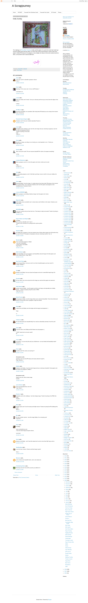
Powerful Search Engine (21, 119)
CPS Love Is (68, 551)
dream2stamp (67, 249)
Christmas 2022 (67, 221)
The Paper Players (67, 154)
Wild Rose (66, 439)
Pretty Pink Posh (67, 354)
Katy (17, 306)
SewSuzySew (19, 447)
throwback (66, 418)
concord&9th (67, 230)
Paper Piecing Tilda (69, 542)
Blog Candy (66, 195)
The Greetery (67, 414)
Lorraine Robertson (20, 160)
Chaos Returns (68, 516)
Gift (65, 270)
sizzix (65, 379)
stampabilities (67, 387)
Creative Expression (68, 235)
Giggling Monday (69, 532)
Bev (17, 415)
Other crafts (66, 336)
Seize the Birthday (67, 127)
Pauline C (18, 394)
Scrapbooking (67, 372)
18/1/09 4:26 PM (19, 315)
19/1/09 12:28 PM (20, 380)
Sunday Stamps (66, 152)
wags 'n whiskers (68, 431)
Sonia (17, 140)
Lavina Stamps (67, 305)
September (68, 487)
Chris (17, 181)
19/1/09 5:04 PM (19, 411)
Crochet (66, 237)
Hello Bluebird (67, 279)
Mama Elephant (67, 316)
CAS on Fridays (66, 135)
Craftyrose (18, 319)
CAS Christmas (66, 163)
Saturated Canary (68, 369)
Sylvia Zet (66, 404)
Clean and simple (68, 224)
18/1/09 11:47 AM (20, 156)
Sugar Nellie (66, 401)
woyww (65, 445)
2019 (65, 461)
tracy (17, 77)
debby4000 (66, 35)
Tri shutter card (67, 422)
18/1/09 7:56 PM (19, 352)
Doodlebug (66, 246)
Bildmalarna (66, 194)
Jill (16, 270)
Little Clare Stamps (68, 313)
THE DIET (20, 12)
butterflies (66, 205)
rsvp (65, 364)
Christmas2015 (67, 222)
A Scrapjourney (21, 5)
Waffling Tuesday (69, 557)
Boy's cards (66, 200)
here (69, 50)
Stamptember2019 (68, 397)
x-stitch (65, 449)
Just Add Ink (65, 134)
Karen (17, 87)
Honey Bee (66, 286)
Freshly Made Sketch (67, 101)
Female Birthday (67, 263)
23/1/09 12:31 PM (20, 461)
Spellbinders (67, 384)
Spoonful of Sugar (68, 386)
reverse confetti (67, 362)
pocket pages (67, 349)
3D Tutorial (53, 12)
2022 (65, 455)
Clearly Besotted (67, 227)
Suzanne (18, 230)
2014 (65, 470)
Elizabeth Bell (67, 254)
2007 (65, 571)
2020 (65, 459)
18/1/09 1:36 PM (19, 214)
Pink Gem (66, 348)
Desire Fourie (19, 297)
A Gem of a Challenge (67, 146)
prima (65, 356)
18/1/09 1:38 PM (19, 235)
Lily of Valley (67, 312)
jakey (17, 327)
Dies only (66, 244)
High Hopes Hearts (69, 511)
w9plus (65, 427)
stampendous (67, 391)
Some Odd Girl (67, 383)
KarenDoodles (67, 300)
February (68, 500)
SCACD (65, 370)
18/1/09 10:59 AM (20, 122)
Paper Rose (66, 338)
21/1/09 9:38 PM (19, 453)
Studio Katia (66, 399)
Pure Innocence (67, 357)
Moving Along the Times (68, 120)
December (68, 481)
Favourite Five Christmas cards (67, 261)
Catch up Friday (68, 508)
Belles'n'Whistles (67, 192)
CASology (65, 93)
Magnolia (66, 315)
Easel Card (66, 250)
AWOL (66, 544)
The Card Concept (67, 123)
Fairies (65, 257)
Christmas (66, 209)
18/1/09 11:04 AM (20, 136)
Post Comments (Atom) (24, 477)
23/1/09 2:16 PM (19, 469)
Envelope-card (67, 255)
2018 (65, 463)
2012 (65, 474)
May (67, 495)
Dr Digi (65, 247)
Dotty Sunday (68, 534)
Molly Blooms (67, 326)
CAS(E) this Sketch (67, 121)
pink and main (67, 346)
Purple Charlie (68, 553)
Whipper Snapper (68, 437)
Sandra (17, 149)
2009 (65, 480)
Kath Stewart (19, 286)
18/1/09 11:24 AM (20, 145)
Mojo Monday (66, 84)
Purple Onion (67, 359)
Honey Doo (66, 288)
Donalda (18, 278)
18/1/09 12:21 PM (20, 167)
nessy (17, 339)
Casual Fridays (67, 206)
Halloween (66, 276)
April (67, 496)
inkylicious (66, 295)
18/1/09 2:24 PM (19, 257)
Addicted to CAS (66, 147)
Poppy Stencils (67, 352)
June (67, 493)
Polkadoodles (67, 351)
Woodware (66, 444)
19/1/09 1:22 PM (19, 389)
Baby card (66, 185)
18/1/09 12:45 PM (20, 187)
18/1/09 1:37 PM (19, 226)
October (67, 485)
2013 (65, 472)
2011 (65, 476)
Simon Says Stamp (68, 374)
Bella (65, 190)
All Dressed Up (67, 172)
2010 (65, 478)
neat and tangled (68, 330)
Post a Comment (18, 472)
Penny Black (19, 70)
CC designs (66, 208)
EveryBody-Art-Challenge (68, 89)
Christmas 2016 (67, 211)
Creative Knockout (67, 128)
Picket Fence (67, 344)
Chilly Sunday (68, 547)
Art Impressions (67, 182)
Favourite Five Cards (44, 12)
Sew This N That (20, 261)
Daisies (66, 555)
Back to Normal (68, 509)
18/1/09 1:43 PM (19, 247)
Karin (17, 424)
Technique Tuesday (68, 410)
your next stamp (67, 450)
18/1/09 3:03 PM (19, 274)
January (67, 502)
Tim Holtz (66, 421)
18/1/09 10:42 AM (20, 105)
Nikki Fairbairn (19, 252)
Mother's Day (67, 328)
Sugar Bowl (67, 560)
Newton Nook (67, 334)
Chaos (66, 545)
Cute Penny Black (69, 529)
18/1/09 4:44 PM (19, 323)
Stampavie (66, 389)
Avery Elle (66, 184)
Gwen (17, 349)
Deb (17, 172)
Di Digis (65, 242)
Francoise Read (67, 265)
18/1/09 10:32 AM (20, 93)
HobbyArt (66, 284)
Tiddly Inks (66, 419)
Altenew (66, 177)
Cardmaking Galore (20, 465)
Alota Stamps (67, 176)
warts (65, 432)
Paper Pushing (68, 530)
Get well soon (67, 268)
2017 (65, 465)
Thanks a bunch (68, 559)
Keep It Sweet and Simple (22, 218)
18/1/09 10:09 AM (20, 82)
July (67, 491)
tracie (17, 127)
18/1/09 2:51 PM (19, 266)
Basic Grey (66, 189)
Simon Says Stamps (68, 376)
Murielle (18, 240)
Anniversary (66, 180)
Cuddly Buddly (67, 239)
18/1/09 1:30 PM (19, 205)
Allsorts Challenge (67, 144)
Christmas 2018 (67, 214)
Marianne (18, 458)
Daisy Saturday (68, 504)
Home (14, 12)
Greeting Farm (67, 275)
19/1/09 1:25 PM (19, 400)
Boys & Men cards (68, 202)
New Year (66, 333)
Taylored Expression (68, 407)
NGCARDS (18, 209)
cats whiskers (19, 384)
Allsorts (65, 174)
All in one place (66, 42)
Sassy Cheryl (67, 367)
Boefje (65, 197)
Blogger (49, 599)
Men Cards (66, 321)
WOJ (65, 442)
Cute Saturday (68, 549)
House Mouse (67, 289)
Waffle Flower (67, 429)
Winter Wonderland (67, 82)
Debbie (17, 366)
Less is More (65, 143)
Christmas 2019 (67, 216)
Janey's (65, 297)
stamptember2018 (68, 396)
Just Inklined (67, 299)
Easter (65, 252)
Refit (65, 361)
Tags (65, 405)
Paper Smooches (68, 341)
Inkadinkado (66, 294)
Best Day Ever (68, 520)
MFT (65, 323)
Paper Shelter (67, 339)
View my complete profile (68, 38)
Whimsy (66, 435)
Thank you (66, 413)
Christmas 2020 (67, 218)
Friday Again (68, 538)
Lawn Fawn (66, 307)
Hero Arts (66, 281)
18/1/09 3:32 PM (19, 292)
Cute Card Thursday (67, 119)
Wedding (66, 434)
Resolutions (67, 564)
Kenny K (66, 302)
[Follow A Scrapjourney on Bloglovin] (68, 24)
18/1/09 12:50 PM (20, 195)
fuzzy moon (66, 266)
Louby (17, 97)
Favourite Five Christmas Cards (31, 12)
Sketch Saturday (66, 142)
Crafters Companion (68, 232)
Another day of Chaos (68, 514)
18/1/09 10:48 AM (20, 114)
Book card (66, 198)
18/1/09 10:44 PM (20, 361)
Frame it (67, 518)
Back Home (67, 562)
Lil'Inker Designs (67, 310)
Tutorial (65, 424)
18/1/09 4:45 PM (19, 335)
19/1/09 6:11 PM (19, 420)
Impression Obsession (69, 291)
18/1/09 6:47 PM (19, 344)
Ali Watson (18, 109)
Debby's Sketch (67, 241)
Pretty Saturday (68, 536)
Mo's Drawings (67, 325)
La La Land (66, 303)
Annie (17, 439)
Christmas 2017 (67, 213)
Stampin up (66, 392)
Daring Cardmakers (67, 132)
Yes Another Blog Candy (69, 523)
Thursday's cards (69, 540)
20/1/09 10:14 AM (20, 435)
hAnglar (66, 278)
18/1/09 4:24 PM (19, 302)
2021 (65, 457)
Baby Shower (67, 187)
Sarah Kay (66, 365)
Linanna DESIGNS (20, 192)
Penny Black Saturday (26, 50)
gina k (65, 271)
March (67, 498)
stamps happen (67, 394)
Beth (17, 404)
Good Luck (66, 273)
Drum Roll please (69, 506)
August (67, 489)
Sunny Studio (67, 402)
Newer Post (15, 475)
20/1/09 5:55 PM (19, 443)
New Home (66, 331)
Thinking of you (67, 416)
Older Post (57, 475)
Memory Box (67, 320)
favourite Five (67, 259)
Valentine (66, 426)
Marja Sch (18, 200)
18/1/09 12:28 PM (20, 177)
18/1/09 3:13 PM (19, 282)
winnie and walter (68, 440)
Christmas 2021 (67, 219)
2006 (65, 573)
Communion (66, 229)
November (68, 483)
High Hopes (66, 283)
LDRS (65, 308)
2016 (65, 467)
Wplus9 (65, 447)
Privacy (59, 12)
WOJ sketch (68, 527)
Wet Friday (67, 525)
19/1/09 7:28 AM (19, 371)
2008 (65, 569)
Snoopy (65, 381)
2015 (65, 469)
